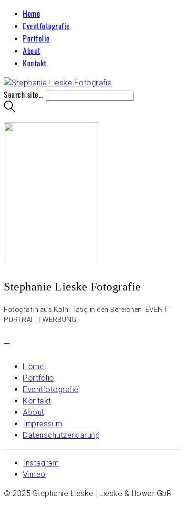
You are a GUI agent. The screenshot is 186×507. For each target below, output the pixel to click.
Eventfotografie (46, 25)
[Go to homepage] (58, 82)
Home (31, 13)
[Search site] (9, 108)
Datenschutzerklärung (61, 435)
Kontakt (35, 63)
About (32, 50)
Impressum (42, 423)
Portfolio (36, 38)
